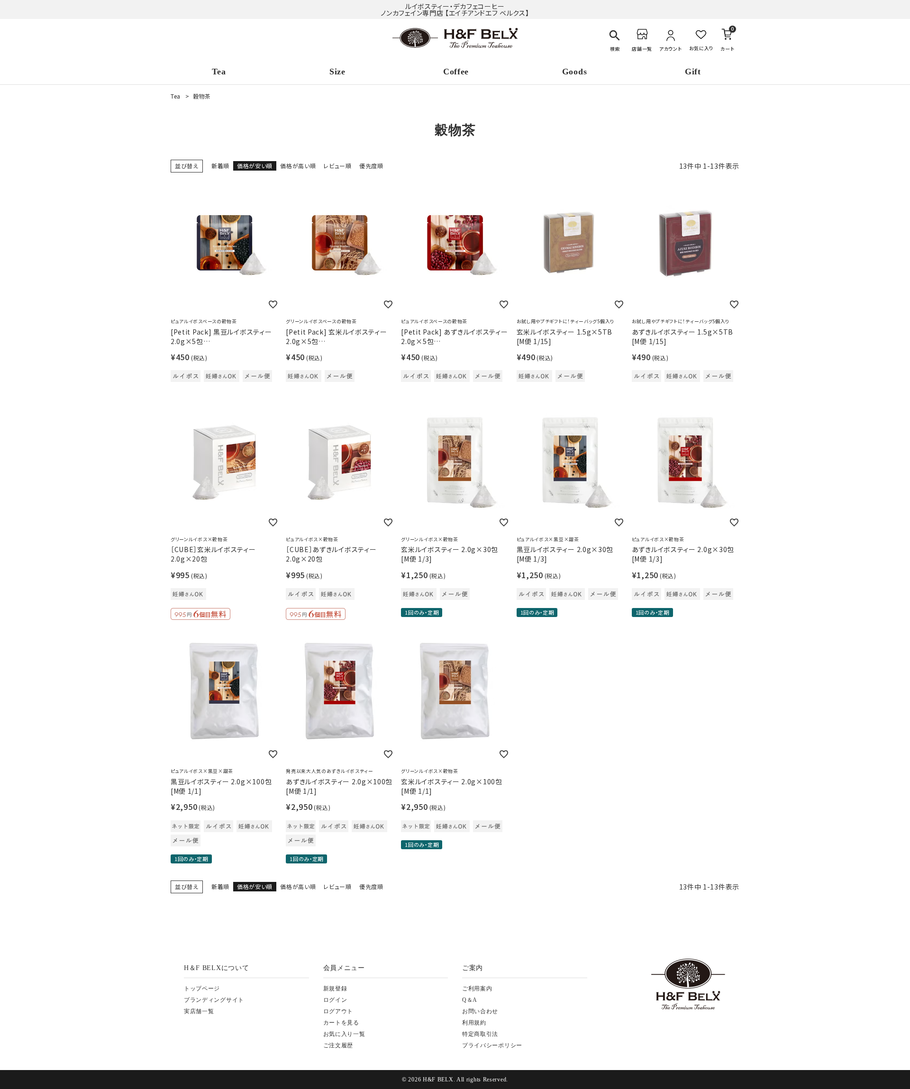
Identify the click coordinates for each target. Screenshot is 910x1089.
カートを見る (341, 1022)
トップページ (202, 988)
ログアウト (338, 1011)
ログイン (335, 1000)
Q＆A (469, 1000)
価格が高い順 (298, 166)
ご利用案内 (477, 988)
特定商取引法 (480, 1034)
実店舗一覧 (199, 1011)
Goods (574, 71)
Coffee (456, 71)
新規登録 (335, 988)
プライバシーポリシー (492, 1045)
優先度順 (371, 166)
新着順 (220, 166)
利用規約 (474, 1022)
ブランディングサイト (214, 1000)
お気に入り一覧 (344, 1034)
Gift (693, 71)
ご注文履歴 (338, 1045)
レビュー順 (337, 166)
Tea (219, 71)
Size (337, 71)
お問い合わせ (480, 1011)
